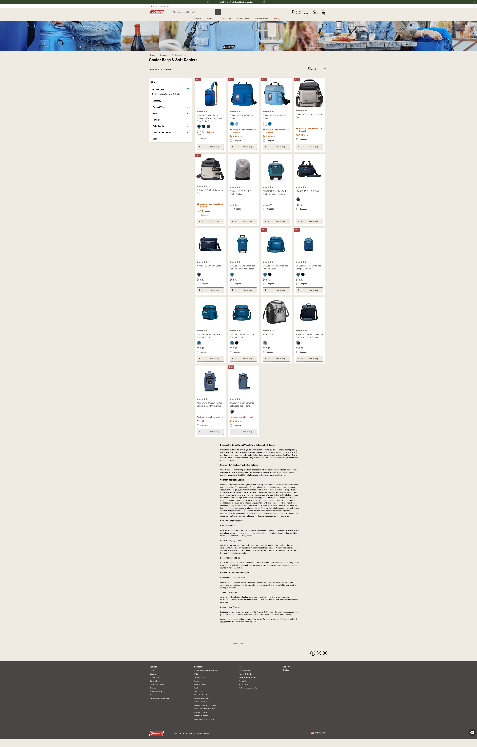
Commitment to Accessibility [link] (204, 719)
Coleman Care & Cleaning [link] (203, 702)
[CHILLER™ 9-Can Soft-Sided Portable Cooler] (210, 330)
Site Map (153, 688)
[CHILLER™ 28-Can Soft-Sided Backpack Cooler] (309, 261)
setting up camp (283, 490)
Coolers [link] (152, 670)
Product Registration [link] (201, 698)
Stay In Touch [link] (198, 691)
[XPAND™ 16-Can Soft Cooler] (309, 190)
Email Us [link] (286, 670)
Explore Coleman (261, 19)
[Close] (475, 2)
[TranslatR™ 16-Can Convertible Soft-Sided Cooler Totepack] (309, 330)
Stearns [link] (152, 695)
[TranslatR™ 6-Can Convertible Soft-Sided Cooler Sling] (243, 401)
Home (153, 55)
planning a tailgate (283, 452)
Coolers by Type (179, 55)
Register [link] (305, 13)
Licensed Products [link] (200, 712)
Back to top (238, 644)
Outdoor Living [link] (155, 677)
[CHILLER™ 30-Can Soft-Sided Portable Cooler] (276, 261)
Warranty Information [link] (201, 695)
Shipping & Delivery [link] (200, 677)
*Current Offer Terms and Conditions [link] (206, 670)
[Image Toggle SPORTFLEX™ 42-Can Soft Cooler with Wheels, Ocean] (290, 184)
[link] (170, 101)
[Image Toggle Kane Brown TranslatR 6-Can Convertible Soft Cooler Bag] (224, 396)
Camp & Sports (243, 19)
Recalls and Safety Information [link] (204, 709)
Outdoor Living (225, 19)
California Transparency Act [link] (248, 688)
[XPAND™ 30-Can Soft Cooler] (210, 261)
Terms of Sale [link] (243, 684)
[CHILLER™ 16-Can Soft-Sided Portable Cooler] (243, 330)
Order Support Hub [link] (200, 684)
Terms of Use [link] (243, 681)
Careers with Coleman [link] (157, 684)
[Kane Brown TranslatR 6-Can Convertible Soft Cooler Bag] (210, 401)
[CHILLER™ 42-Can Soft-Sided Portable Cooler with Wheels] (243, 261)
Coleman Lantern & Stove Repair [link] (205, 705)
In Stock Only (158, 89)
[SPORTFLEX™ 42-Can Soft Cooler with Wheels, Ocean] (276, 190)
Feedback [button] (197, 688)
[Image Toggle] (257, 184)
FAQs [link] (196, 674)
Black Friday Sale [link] (156, 691)
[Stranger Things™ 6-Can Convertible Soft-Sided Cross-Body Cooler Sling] (210, 115)
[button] (178, 2)
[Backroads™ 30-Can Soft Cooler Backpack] (243, 190)
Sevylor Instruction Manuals (159, 698)
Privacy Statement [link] (245, 670)
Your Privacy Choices (246, 677)
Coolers (198, 19)
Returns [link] (196, 681)
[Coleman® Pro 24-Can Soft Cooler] (243, 115)
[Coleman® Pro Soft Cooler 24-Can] (309, 115)
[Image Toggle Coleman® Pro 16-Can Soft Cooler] (290, 108)
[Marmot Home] (154, 5)
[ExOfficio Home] (165, 5)
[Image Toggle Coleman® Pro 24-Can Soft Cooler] (257, 108)
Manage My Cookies (245, 674)
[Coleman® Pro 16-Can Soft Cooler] (276, 115)
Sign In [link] (298, 13)
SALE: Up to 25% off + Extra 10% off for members (236, 2)
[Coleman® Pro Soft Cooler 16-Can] (210, 190)
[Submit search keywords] (218, 12)
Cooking (210, 19)
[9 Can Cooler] (276, 330)
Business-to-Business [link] (201, 716)
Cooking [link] (153, 674)
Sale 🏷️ (277, 19)
